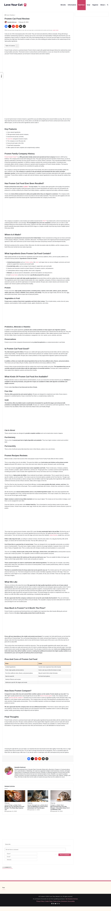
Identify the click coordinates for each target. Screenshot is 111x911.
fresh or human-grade (46, 695)
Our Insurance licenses (71, 899)
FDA (44, 221)
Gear (88, 5)
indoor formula (53, 535)
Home (7, 15)
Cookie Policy (48, 901)
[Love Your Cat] (15, 4)
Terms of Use (56, 901)
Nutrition (81, 5)
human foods (14, 275)
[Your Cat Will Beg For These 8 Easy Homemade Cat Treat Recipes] (37, 796)
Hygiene (95, 5)
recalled (25, 186)
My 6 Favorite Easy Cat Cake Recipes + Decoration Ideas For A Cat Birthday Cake (59, 808)
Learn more (55, 30)
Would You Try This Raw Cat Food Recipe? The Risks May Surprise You (14, 808)
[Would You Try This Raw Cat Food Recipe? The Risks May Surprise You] (15, 796)
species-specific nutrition (15, 697)
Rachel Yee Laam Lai (33, 805)
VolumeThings (8, 805)
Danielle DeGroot (11, 22)
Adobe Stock (17, 805)
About (102, 5)
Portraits (52, 805)
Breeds (63, 5)
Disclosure (64, 901)
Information (72, 5)
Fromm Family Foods (10, 157)
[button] (107, 5)
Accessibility (71, 901)
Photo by (7, 803)
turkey (31, 262)
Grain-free (10, 138)
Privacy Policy (40, 901)
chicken (27, 262)
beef (37, 262)
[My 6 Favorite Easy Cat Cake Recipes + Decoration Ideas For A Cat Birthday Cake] (60, 796)
